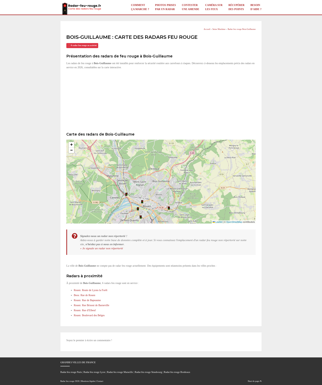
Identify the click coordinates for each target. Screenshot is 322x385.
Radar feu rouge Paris (71, 372)
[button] (169, 208)
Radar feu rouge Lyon (94, 372)
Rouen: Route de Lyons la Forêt (90, 290)
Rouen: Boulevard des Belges (89, 315)
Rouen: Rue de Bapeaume (87, 300)
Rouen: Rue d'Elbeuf (85, 310)
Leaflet (218, 221)
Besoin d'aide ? (255, 7)
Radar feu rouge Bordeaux (177, 372)
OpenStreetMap (234, 221)
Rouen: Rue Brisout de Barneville (91, 305)
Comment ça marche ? (140, 7)
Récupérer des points (236, 7)
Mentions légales (88, 381)
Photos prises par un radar (165, 7)
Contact (100, 381)
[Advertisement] (161, 100)
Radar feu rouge (67, 381)
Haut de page (254, 381)
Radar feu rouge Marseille (120, 372)
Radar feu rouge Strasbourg (148, 372)
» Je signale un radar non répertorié (101, 248)
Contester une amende (190, 7)
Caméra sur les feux (213, 7)
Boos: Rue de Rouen (84, 295)
